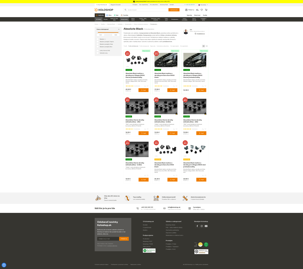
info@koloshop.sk (174, 207)
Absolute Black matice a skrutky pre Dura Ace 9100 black (164, 165)
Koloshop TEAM (148, 244)
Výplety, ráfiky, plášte (143, 19)
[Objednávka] (206, 10)
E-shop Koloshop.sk (102, 4)
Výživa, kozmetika (184, 19)
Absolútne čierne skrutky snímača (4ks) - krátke (163, 121)
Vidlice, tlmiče (133, 19)
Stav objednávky (143, 4)
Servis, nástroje (194, 19)
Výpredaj (189, 15)
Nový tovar (197, 15)
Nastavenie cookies (136, 264)
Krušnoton (146, 239)
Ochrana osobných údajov (101, 264)
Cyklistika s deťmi (203, 19)
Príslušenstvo (174, 19)
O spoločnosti (147, 227)
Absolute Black (111, 24)
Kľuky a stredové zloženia (141, 24)
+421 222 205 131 (190, 4)
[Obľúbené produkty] (201, 10)
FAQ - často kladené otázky (174, 227)
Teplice (203, 209)
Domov (96, 24)
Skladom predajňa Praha (106, 44)
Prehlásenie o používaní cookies (119, 264)
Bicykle (106, 19)
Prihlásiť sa (124, 238)
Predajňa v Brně (170, 249)
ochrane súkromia (112, 246)
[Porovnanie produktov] (197, 10)
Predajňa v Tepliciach (172, 246)
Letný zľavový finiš (105, 50)
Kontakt (172, 4)
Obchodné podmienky (172, 230)
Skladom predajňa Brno (106, 46)
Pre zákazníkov (154, 4)
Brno (198, 209)
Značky (205, 15)
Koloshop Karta (164, 4)
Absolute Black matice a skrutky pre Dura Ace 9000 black (164, 75)
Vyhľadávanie (174, 10)
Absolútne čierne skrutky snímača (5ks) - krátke (135, 164)
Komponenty (124, 19)
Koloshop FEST (147, 241)
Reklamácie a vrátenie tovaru (174, 235)
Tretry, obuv (166, 19)
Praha (194, 209)
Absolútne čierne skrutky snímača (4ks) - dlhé (135, 121)
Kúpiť (144, 90)
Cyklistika (120, 24)
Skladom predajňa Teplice (107, 41)
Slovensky (203, 5)
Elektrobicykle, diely (114, 19)
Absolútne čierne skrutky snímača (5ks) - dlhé (192, 121)
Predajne (135, 4)
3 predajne (197, 207)
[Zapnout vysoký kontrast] (4, 265)
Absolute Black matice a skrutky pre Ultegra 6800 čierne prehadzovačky (192, 75)
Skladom (102, 39)
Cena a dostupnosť (103, 29)
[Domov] (104, 9)
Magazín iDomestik (116, 4)
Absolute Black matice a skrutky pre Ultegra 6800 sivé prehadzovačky (194, 165)
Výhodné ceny (104, 53)
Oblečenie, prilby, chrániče (155, 19)
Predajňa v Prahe (171, 244)
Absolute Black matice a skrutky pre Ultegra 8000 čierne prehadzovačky (135, 75)
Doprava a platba (171, 232)
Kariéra (145, 230)
